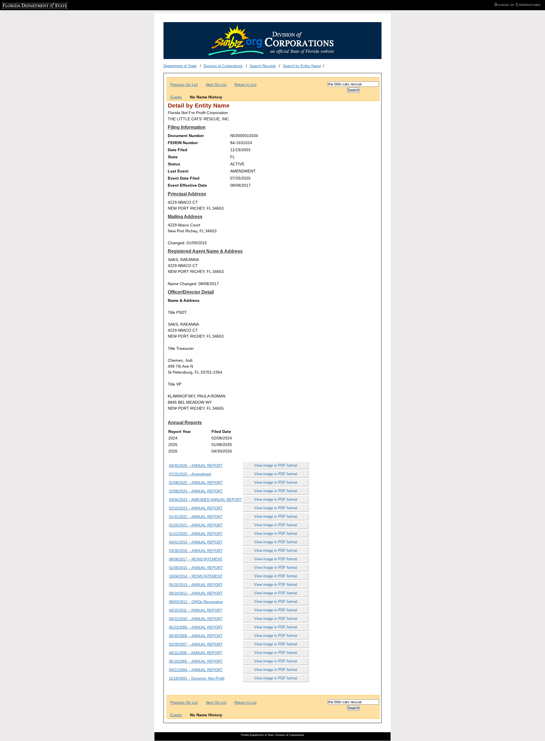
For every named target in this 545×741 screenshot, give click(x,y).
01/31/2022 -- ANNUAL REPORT (196, 517)
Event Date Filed (184, 178)
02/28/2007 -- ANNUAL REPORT (196, 644)
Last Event (178, 171)
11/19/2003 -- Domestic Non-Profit (197, 678)
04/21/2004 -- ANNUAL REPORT (196, 670)
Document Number (186, 135)
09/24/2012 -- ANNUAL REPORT (196, 593)
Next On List (216, 85)
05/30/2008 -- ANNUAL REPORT (196, 636)
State (173, 157)
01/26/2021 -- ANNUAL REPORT (196, 525)
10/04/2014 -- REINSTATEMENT (196, 576)
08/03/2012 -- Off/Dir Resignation (196, 602)
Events (176, 97)
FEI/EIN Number (183, 142)
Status (174, 164)
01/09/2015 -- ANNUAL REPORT (196, 568)
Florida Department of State (25, 5)
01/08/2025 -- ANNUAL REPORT (196, 483)
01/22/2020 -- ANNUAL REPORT (196, 534)
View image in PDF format (275, 465)
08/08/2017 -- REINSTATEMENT (196, 559)
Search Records (263, 66)
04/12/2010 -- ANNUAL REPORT (196, 619)
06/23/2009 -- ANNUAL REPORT (196, 627)
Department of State (180, 66)
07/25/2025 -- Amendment (190, 474)
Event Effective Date (187, 185)
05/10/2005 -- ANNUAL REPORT (196, 661)
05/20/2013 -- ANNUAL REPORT (196, 585)
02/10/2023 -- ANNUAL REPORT (196, 508)
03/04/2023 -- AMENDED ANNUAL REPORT (205, 500)
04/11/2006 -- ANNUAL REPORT (195, 653)
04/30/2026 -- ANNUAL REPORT (196, 466)
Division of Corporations (223, 66)
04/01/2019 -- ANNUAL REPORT (196, 542)
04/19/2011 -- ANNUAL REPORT (195, 610)
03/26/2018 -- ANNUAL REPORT (196, 551)
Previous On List (184, 85)
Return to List (245, 85)
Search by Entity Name (302, 66)
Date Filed (177, 150)
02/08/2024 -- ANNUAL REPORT (196, 491)
